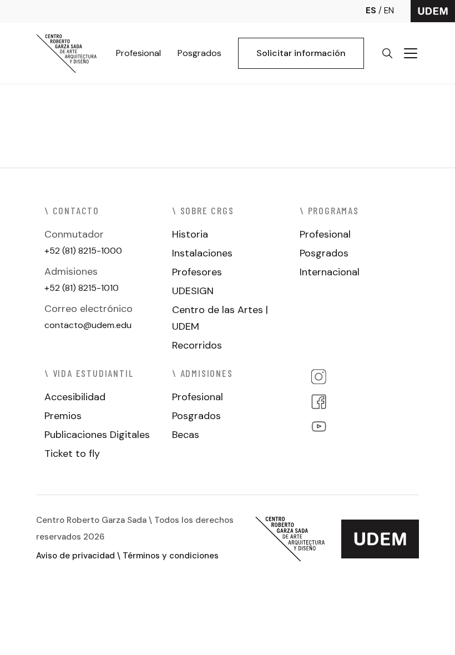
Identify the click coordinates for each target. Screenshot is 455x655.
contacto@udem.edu (88, 325)
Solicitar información (301, 53)
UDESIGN (193, 291)
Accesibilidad (74, 397)
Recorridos (197, 345)
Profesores (197, 272)
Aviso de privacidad (75, 555)
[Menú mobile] (410, 53)
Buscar (387, 53)
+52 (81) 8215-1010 (81, 288)
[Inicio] (66, 53)
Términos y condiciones (171, 555)
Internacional (330, 272)
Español (375, 11)
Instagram (318, 376)
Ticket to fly (72, 453)
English (389, 11)
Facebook (318, 401)
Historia (190, 234)
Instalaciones (202, 253)
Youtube (318, 426)
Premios (63, 415)
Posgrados (199, 53)
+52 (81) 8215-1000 (83, 250)
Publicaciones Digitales (97, 434)
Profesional (138, 53)
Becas (185, 434)
